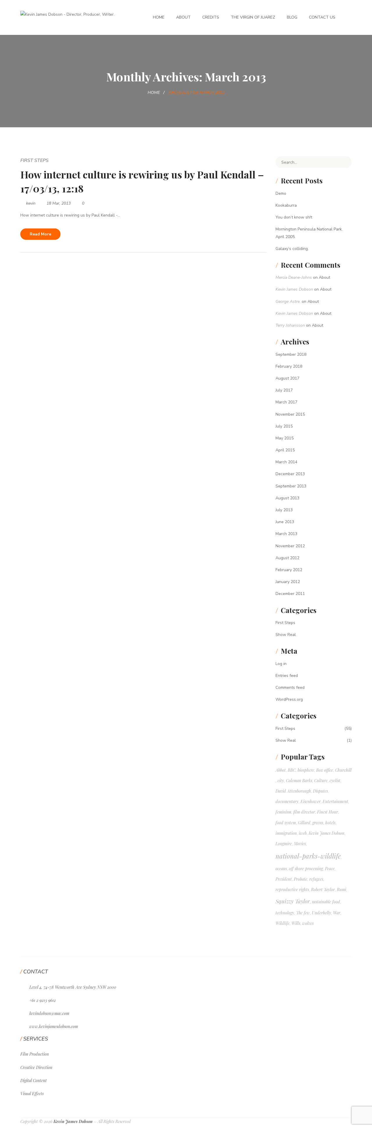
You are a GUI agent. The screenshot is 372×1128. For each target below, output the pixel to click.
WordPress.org (289, 699)
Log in (281, 663)
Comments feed (290, 687)
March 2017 (286, 402)
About (183, 17)
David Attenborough (293, 791)
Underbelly (321, 913)
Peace (330, 868)
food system (286, 822)
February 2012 (289, 570)
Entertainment (335, 801)
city (281, 780)
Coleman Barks (299, 780)
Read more (40, 234)
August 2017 (287, 378)
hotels (330, 822)
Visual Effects (32, 1093)
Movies (300, 843)
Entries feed (287, 675)
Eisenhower (311, 801)
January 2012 (288, 581)
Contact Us (322, 17)
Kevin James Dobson (294, 289)
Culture (321, 780)
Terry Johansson (290, 325)
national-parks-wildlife (308, 856)
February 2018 (289, 366)
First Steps (34, 160)
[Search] (343, 162)
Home (158, 17)
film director (304, 812)
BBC (292, 770)
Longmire (284, 843)
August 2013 (287, 498)
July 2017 (284, 390)
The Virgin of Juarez (253, 17)
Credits (210, 17)
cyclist (335, 780)
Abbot (281, 770)
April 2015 (285, 450)
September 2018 (291, 354)
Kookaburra (286, 205)
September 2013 (291, 486)
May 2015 (285, 438)
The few (303, 913)
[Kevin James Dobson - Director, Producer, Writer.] (67, 14)
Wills (295, 923)
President (284, 879)
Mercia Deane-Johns (294, 277)
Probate (300, 879)
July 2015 (284, 426)
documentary (287, 801)
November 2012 (290, 546)
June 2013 (285, 522)
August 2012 (287, 558)
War (336, 913)
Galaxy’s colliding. (292, 248)
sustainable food (326, 901)
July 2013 (284, 510)
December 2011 (290, 593)
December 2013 (290, 474)
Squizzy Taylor (293, 901)
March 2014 (286, 462)
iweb (303, 833)
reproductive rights (292, 889)
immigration (286, 833)
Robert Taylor (323, 889)
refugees (316, 879)
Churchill (343, 770)
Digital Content (33, 1080)
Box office (324, 770)
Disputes (320, 791)
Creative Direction (36, 1067)
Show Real (286, 634)
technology (285, 913)
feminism (283, 812)
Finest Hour (327, 812)
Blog (292, 17)
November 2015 (290, 414)
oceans (281, 868)
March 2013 (286, 534)
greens (317, 822)
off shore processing (306, 868)
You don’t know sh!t (294, 217)
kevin (30, 203)
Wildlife (282, 923)
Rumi (341, 889)
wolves (308, 923)
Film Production (34, 1054)
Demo (281, 193)
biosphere (306, 770)
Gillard (304, 822)
